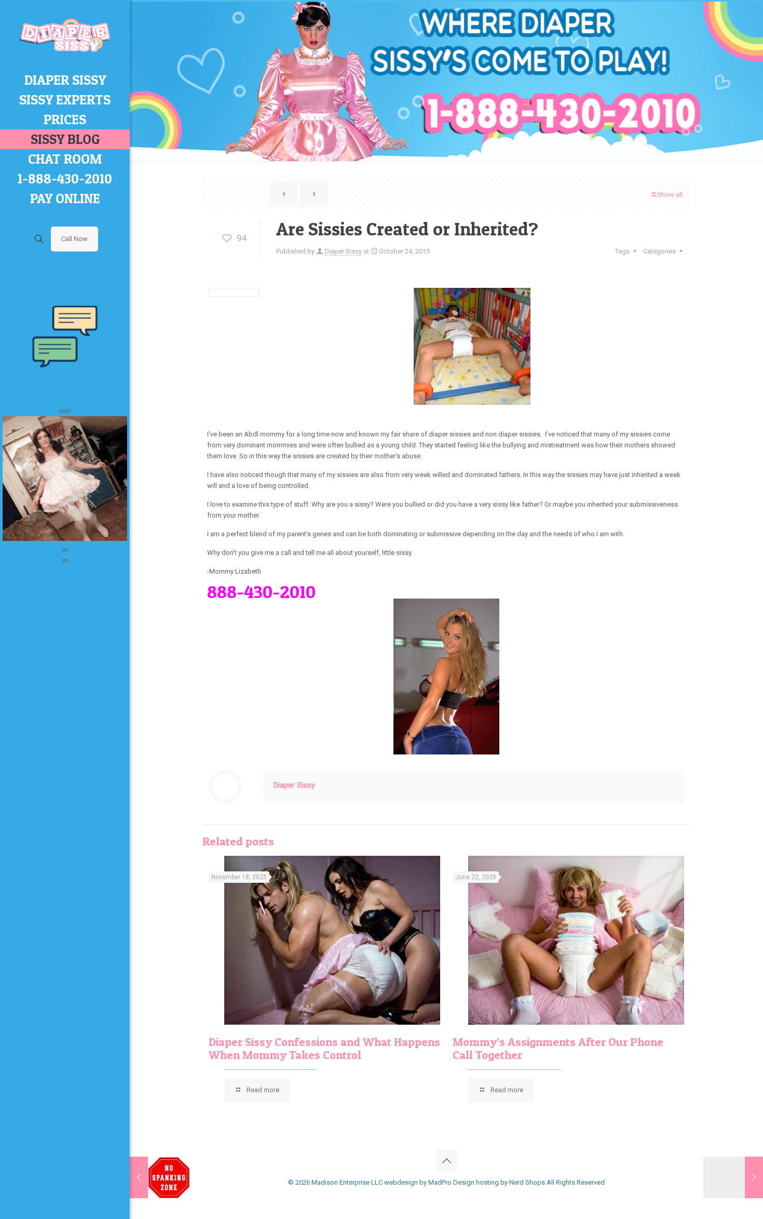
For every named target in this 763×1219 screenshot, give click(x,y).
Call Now (74, 239)
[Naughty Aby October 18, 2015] (159, 1177)
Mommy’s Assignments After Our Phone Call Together (558, 1048)
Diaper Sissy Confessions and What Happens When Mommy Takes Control (324, 1048)
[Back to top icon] (446, 1161)
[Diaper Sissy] (65, 35)
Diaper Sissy (343, 251)
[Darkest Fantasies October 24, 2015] (733, 1177)
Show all (670, 194)
